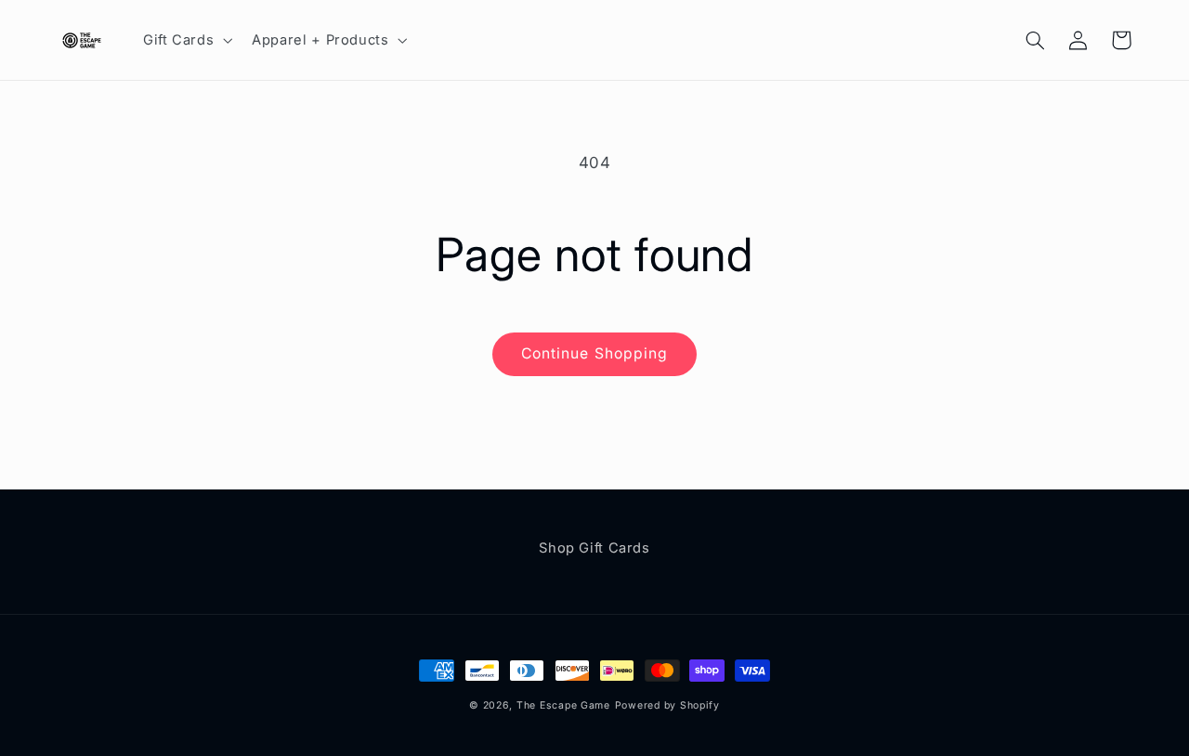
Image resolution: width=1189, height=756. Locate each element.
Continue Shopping (594, 353)
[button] (185, 40)
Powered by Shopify (667, 705)
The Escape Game (563, 705)
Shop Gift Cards (594, 548)
